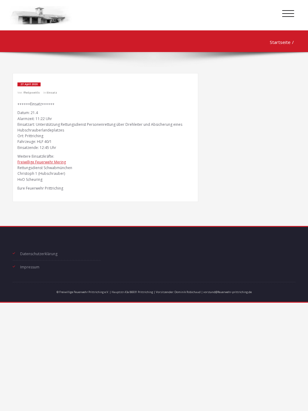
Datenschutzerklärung (38, 253)
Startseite (280, 42)
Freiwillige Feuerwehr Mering (41, 162)
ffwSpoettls (31, 92)
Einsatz (52, 92)
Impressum (29, 267)
